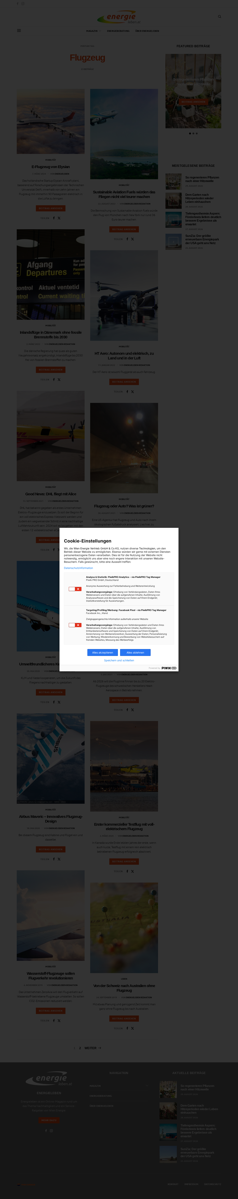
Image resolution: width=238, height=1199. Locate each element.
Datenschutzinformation (78, 567)
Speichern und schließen (119, 660)
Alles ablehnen (135, 652)
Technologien (147, 548)
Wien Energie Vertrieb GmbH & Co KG (96, 548)
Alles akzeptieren (102, 652)
